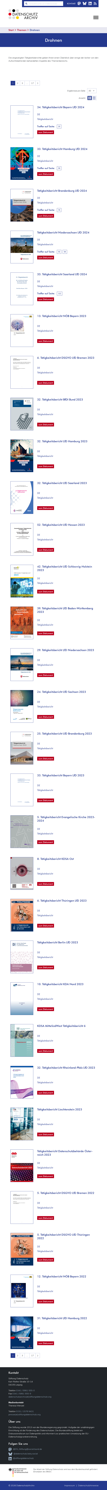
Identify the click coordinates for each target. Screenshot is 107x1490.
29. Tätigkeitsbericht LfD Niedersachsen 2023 (65, 650)
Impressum (69, 1485)
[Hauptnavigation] (96, 19)
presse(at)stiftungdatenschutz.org (24, 1414)
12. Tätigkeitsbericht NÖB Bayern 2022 (61, 1276)
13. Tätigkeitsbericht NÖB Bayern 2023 (61, 316)
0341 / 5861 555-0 (25, 1390)
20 (59, 126)
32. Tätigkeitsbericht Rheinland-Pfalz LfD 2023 (66, 1067)
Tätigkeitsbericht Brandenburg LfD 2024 (62, 190)
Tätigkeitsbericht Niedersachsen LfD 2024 (63, 232)
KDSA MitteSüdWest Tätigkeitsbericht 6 (61, 1026)
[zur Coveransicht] (89, 98)
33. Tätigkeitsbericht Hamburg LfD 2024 (62, 149)
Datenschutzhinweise (88, 1485)
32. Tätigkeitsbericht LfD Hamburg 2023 (62, 441)
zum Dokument (45, 132)
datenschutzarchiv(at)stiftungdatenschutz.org (29, 1396)
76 (59, 210)
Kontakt (71, 4)
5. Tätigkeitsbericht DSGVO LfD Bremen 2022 (65, 1193)
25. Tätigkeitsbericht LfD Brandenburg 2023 (64, 733)
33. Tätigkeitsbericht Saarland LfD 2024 (62, 274)
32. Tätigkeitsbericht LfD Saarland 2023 (62, 483)
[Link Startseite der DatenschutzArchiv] (22, 16)
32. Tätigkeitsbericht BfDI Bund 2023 (60, 399)
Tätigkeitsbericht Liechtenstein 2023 (59, 1109)
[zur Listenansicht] (94, 98)
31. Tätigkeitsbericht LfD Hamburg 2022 (62, 1318)
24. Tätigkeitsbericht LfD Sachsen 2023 (61, 691)
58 (65, 252)
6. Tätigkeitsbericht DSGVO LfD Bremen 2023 (65, 357)
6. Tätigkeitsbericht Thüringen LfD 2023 (62, 900)
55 (59, 252)
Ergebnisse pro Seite (76, 91)
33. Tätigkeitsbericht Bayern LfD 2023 (60, 775)
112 (59, 294)
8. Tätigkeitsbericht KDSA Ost (55, 858)
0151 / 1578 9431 (25, 1411)
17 (32, 83)
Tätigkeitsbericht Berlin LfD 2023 (57, 942)
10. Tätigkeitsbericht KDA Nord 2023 (60, 984)
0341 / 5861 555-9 (21, 1393)
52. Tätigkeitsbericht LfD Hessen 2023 (61, 524)
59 (59, 168)
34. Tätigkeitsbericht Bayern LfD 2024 (60, 107)
